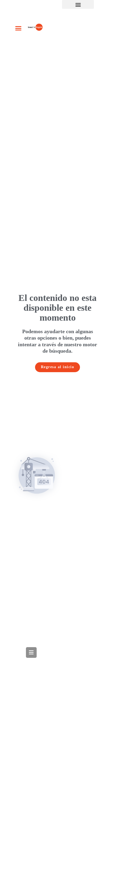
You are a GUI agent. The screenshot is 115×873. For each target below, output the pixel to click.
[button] (78, 4)
